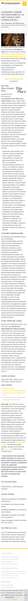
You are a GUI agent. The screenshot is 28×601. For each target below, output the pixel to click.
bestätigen (14, 599)
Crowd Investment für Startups (9, 559)
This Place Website (9, 388)
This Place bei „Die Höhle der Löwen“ (14, 390)
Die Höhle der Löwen (18, 23)
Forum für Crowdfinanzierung (9, 563)
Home (2, 23)
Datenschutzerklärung (7, 587)
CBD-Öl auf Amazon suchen (14, 79)
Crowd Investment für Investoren (10, 557)
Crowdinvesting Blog (7, 561)
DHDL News (8, 449)
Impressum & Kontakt (7, 585)
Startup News (8, 23)
